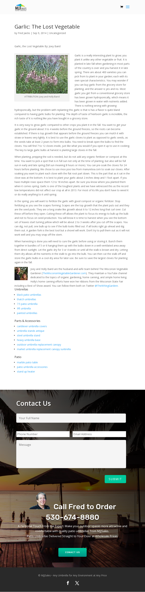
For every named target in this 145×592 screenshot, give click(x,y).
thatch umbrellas (26, 299)
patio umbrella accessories (32, 367)
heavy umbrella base (28, 340)
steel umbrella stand (28, 335)
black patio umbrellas (29, 294)
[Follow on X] (77, 583)
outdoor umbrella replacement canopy (39, 344)
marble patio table (27, 362)
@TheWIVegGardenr (106, 285)
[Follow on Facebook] (68, 583)
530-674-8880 (72, 517)
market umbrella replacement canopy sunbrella (44, 349)
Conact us (72, 552)
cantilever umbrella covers (32, 326)
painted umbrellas (27, 313)
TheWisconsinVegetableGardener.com (64, 273)
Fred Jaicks (24, 33)
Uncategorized (57, 33)
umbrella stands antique (30, 330)
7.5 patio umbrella (27, 304)
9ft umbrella (24, 308)
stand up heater (26, 371)
